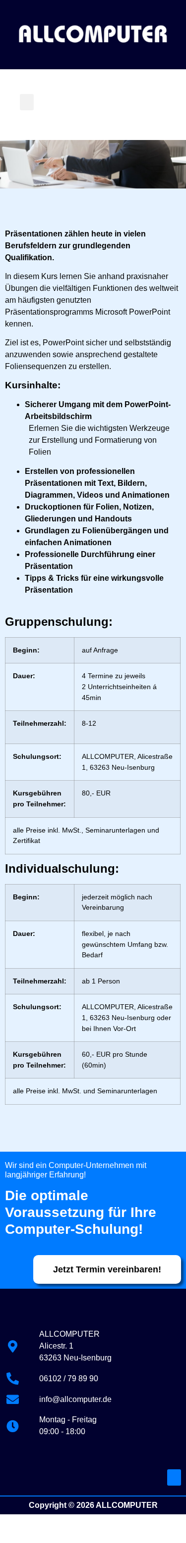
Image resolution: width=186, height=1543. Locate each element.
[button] (27, 102)
